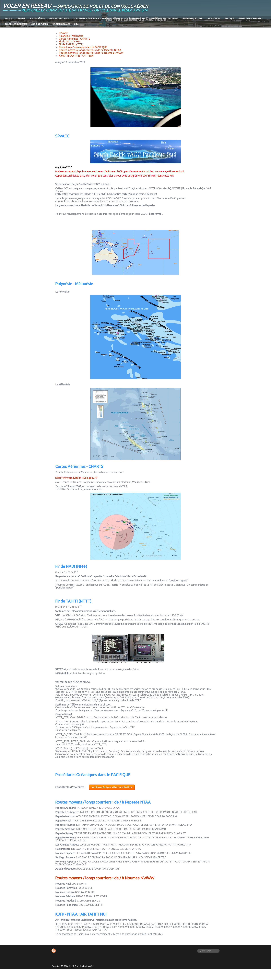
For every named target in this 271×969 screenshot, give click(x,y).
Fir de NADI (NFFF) (69, 41)
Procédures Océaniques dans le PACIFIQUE (83, 47)
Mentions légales (61, 24)
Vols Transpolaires (136, 18)
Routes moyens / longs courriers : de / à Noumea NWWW (91, 52)
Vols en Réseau (37, 18)
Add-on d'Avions (39, 24)
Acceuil (9, 18)
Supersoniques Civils (192, 18)
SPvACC (63, 33)
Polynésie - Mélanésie (71, 35)
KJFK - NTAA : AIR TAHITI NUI (76, 55)
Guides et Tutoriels (59, 18)
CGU (76, 24)
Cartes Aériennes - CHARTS (74, 38)
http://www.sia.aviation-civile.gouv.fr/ (76, 477)
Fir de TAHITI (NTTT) (71, 44)
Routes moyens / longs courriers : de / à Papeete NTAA (90, 50)
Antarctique (214, 18)
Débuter (21, 18)
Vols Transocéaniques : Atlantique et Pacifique (97, 18)
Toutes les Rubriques (16, 24)
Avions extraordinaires (250, 18)
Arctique (229, 18)
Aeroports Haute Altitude (164, 18)
